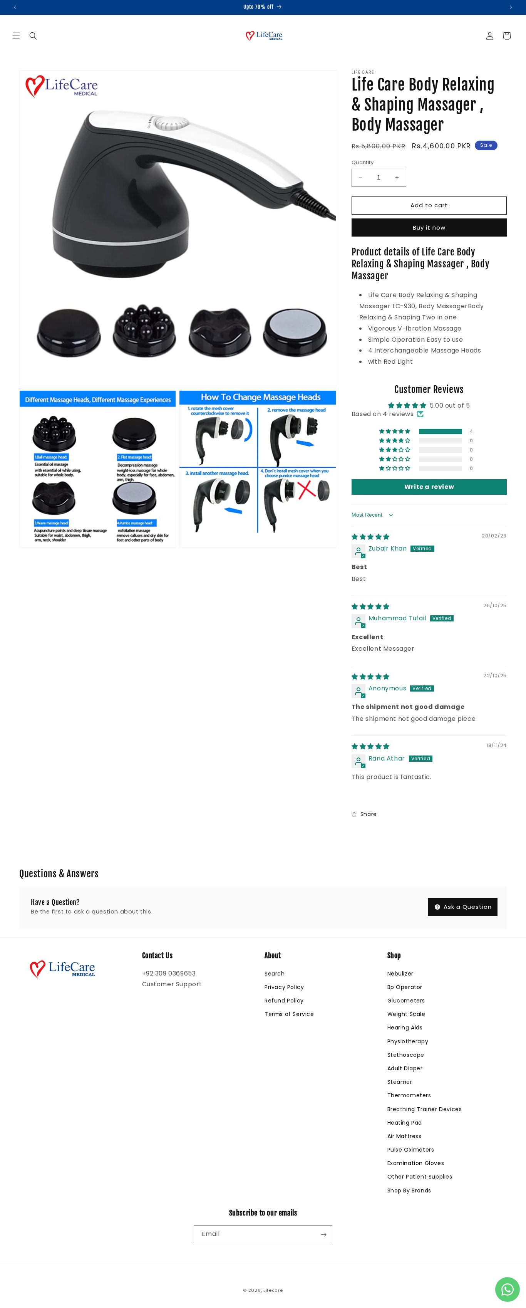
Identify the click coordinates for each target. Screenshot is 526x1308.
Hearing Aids (405, 1027)
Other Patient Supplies (419, 1176)
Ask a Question (467, 907)
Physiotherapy (408, 1041)
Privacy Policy (284, 987)
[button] (16, 35)
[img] (371, 536)
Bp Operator (405, 987)
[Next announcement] (511, 7)
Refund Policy (284, 1000)
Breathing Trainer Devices (424, 1109)
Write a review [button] (429, 486)
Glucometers (406, 1000)
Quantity (363, 162)
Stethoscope (406, 1054)
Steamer (399, 1082)
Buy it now (429, 227)
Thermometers (409, 1095)
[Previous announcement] (15, 7)
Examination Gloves (415, 1163)
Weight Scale (406, 1014)
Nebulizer (400, 973)
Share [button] (368, 814)
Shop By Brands (409, 1190)
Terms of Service (289, 1014)
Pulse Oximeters (410, 1150)
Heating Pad (404, 1122)
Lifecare (273, 1290)
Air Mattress (404, 1136)
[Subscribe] (323, 1235)
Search (275, 973)
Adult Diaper (405, 1068)
